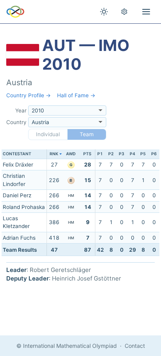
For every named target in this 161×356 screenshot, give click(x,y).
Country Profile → (28, 95)
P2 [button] (111, 153)
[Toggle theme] (104, 12)
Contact (135, 345)
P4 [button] (132, 153)
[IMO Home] (15, 11)
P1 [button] (100, 153)
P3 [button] (121, 153)
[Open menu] (146, 11)
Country (16, 122)
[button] (54, 154)
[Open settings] (124, 12)
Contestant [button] (17, 153)
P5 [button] (143, 153)
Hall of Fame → (76, 95)
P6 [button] (154, 153)
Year (21, 110)
